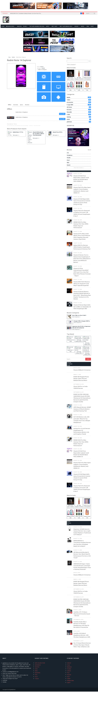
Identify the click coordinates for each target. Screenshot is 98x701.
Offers (9, 104)
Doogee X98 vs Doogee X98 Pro (82, 321)
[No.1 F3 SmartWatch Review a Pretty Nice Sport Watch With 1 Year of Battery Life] (69, 642)
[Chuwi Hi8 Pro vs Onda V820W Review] (69, 385)
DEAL (88, 26)
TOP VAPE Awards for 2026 (36, 26)
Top (68, 524)
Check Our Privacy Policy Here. (10, 673)
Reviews (27, 104)
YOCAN (68, 157)
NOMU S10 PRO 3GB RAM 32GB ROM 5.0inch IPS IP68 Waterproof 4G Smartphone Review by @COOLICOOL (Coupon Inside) (81, 397)
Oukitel (68, 678)
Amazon (19, 26)
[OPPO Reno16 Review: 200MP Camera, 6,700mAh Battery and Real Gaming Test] (69, 406)
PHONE (25, 26)
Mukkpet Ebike (70, 680)
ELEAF (78, 119)
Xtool (68, 160)
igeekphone (12, 689)
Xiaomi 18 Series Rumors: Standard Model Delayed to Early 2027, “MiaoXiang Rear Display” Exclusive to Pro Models (82, 295)
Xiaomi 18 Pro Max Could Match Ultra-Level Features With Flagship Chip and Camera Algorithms (81, 236)
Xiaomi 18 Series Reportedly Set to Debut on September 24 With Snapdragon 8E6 (82, 306)
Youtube (4, 682)
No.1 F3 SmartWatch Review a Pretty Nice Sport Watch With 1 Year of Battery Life (82, 645)
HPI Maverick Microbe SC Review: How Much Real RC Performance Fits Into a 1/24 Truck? (82, 555)
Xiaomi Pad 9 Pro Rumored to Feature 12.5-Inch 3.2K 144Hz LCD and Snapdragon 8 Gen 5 (81, 213)
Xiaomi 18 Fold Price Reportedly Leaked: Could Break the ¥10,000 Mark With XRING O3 (81, 178)
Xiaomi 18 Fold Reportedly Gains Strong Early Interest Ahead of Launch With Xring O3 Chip (81, 201)
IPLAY (36, 676)
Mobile (43, 68)
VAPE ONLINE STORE (40, 663)
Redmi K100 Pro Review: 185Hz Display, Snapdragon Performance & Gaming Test (81, 247)
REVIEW (76, 26)
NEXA (36, 670)
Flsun (68, 672)
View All (89, 149)
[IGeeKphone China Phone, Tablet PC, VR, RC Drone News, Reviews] (6, 19)
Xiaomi (24, 129)
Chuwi (68, 665)
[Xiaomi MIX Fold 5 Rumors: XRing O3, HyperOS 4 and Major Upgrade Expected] (69, 281)
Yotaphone (69, 155)
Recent (68, 521)
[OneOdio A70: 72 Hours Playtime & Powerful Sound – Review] (69, 611)
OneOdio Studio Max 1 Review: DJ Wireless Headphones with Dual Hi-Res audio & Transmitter (81, 624)
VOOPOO (37, 667)
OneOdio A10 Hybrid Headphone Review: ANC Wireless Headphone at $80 (81, 635)
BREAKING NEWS (10, 26)
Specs (21, 104)
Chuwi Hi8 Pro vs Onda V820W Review (80, 387)
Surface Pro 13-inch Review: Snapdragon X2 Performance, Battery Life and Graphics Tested (81, 431)
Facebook (5, 680)
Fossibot (69, 669)
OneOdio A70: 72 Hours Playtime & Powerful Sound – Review (81, 613)
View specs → (16, 135)
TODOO (37, 678)
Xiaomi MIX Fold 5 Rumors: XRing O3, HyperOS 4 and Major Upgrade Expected (81, 283)
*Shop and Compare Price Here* (10, 678)
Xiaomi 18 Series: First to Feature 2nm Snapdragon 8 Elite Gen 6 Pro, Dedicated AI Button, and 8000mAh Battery (81, 258)
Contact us (5, 671)
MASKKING (37, 672)
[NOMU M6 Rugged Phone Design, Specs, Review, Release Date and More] (69, 376)
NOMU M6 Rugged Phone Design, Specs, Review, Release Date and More (81, 378)
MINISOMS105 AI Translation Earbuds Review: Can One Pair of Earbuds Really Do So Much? (26, 13)
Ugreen (68, 682)
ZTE (68, 152)
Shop (92, 26)
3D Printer (78, 107)
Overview (15, 104)
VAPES (47, 26)
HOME (2, 26)
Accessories (78, 102)
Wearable (78, 112)
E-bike (78, 114)
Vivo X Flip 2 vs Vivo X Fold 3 (79, 315)
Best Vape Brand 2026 (66, 26)
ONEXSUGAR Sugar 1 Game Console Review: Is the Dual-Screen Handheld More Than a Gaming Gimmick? (82, 566)
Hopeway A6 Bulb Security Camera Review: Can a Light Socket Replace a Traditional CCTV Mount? (82, 531)
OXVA (36, 669)
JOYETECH (78, 121)
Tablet (78, 99)
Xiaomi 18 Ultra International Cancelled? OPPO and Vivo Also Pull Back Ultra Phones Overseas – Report (82, 272)
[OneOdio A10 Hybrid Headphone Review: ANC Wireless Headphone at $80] (69, 632)
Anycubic (69, 674)
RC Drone (78, 109)
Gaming (78, 117)
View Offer (62, 114)
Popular (69, 362)
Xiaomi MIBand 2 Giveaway (82, 370)
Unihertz (69, 670)
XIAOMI (68, 171)
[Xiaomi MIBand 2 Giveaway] (69, 369)
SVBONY (69, 663)
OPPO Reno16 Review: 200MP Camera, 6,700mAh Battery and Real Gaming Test (82, 409)
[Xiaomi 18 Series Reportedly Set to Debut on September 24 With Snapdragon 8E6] (69, 304)
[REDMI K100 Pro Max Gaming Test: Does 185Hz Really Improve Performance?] (69, 221)
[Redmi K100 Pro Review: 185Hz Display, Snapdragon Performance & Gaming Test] (69, 244)
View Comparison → (76, 317)
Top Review (69, 364)
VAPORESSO (38, 665)
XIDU (68, 162)
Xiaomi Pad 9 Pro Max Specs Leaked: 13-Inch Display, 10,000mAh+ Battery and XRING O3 (82, 190)
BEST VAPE (54, 26)
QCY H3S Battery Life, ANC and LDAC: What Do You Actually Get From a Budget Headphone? (81, 419)
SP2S (36, 674)
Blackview (69, 667)
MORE (82, 26)
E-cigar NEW (78, 104)
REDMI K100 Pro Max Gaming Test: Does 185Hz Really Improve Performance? (80, 224)
